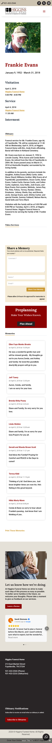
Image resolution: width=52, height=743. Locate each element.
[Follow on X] (44, 3)
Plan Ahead (26, 323)
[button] (5, 628)
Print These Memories (15, 530)
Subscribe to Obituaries (16, 720)
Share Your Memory (35, 289)
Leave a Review (13, 606)
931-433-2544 (9, 3)
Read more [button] (13, 637)
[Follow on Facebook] (39, 3)
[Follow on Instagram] (49, 3)
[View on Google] (10, 620)
